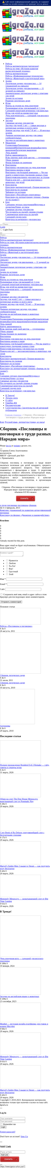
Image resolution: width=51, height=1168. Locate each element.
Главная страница (13, 415)
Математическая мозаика (26, 148)
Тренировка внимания (22, 319)
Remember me (9, 1124)
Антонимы (5, 726)
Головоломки (11, 145)
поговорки (12, 505)
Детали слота (11, 398)
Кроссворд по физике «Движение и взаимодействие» (25, 515)
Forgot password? (7, 1132)
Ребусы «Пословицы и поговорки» (16, 626)
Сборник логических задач (12, 675)
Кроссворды (11, 185)
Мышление (10, 143)
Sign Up (24, 1136)
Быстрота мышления (17, 321)
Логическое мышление (26, 150)
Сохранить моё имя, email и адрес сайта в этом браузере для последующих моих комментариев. (23, 595)
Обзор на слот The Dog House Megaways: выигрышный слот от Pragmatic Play (19, 800)
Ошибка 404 (11, 403)
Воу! (11, 569)
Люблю (12, 563)
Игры (8, 103)
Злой (11, 574)
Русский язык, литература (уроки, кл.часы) (25, 422)
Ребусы (8, 63)
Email (3, 584)
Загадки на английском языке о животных (19, 996)
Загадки (9, 120)
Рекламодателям (13, 405)
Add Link (4, 1155)
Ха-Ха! (12, 566)
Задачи (8, 81)
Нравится (13, 560)
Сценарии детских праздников (19, 204)
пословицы (23, 505)
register (17, 446)
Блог (7, 202)
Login (2, 227)
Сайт (2, 589)
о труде (3, 505)
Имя (3, 579)
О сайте (9, 400)
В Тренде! (10, 395)
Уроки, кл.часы (22, 207)
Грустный (13, 571)
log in (8, 446)
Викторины (10, 165)
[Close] (1, 1108)
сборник (32, 505)
